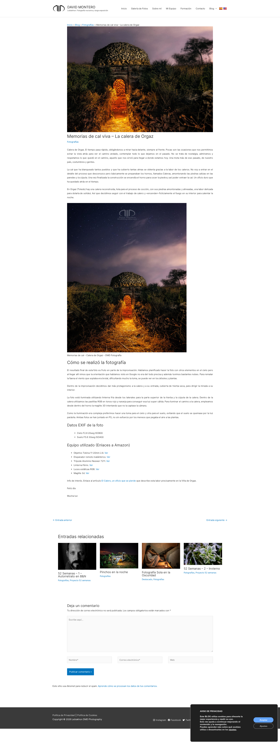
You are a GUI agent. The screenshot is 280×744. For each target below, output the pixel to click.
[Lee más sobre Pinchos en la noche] (119, 555)
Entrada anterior (62, 520)
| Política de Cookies (86, 715)
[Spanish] (221, 8)
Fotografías (73, 141)
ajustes (232, 729)
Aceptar (263, 720)
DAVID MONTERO (81, 7)
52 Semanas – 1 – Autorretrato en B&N (72, 575)
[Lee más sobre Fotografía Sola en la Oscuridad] (161, 555)
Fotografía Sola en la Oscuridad (156, 574)
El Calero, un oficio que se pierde (119, 480)
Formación (186, 8)
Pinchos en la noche (114, 572)
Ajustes (263, 726)
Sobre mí (157, 8)
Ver (106, 452)
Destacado (147, 579)
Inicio (124, 8)
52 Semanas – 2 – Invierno (202, 568)
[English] (225, 8)
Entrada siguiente (216, 520)
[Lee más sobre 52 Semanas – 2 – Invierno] (203, 553)
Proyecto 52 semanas (80, 580)
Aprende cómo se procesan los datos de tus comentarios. (127, 686)
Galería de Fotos (139, 8)
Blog (211, 8)
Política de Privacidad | (64, 715)
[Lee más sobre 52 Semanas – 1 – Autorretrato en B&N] (77, 556)
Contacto (200, 8)
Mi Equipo (171, 8)
